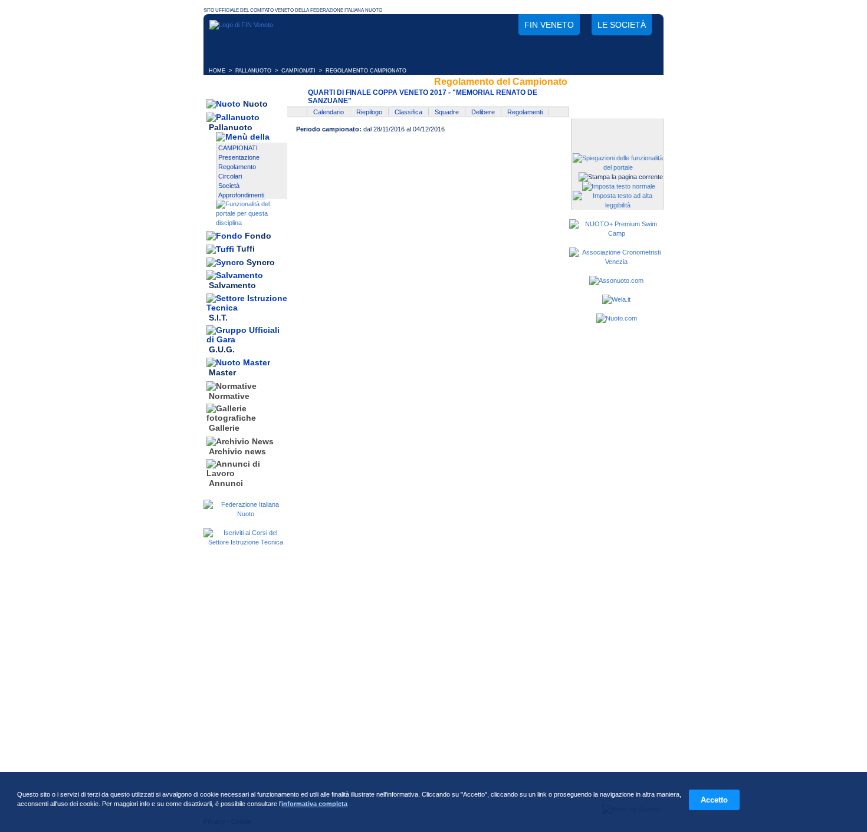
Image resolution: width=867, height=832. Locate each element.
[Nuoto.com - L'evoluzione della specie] (616, 318)
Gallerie (224, 428)
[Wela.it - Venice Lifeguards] (616, 299)
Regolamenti (525, 111)
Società (228, 185)
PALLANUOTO (253, 71)
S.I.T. (218, 317)
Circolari (230, 176)
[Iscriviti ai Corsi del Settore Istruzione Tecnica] (245, 542)
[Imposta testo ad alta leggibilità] (618, 205)
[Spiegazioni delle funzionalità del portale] (618, 167)
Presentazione (239, 157)
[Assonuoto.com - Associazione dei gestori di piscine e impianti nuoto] (616, 280)
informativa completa (314, 803)
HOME (217, 71)
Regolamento (237, 166)
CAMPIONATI (298, 71)
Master (222, 373)
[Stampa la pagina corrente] (621, 176)
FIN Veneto (549, 24)
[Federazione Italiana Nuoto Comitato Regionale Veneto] (241, 24)
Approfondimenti (241, 195)
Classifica (408, 111)
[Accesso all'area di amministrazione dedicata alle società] (616, 128)
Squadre (447, 111)
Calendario (328, 111)
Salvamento (232, 285)
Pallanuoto (230, 127)
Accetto (714, 799)
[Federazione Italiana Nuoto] (245, 513)
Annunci (226, 483)
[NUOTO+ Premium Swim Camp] (616, 233)
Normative (229, 396)
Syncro (261, 262)
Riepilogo (369, 111)
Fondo (258, 235)
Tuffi (246, 249)
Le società (621, 24)
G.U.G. (222, 349)
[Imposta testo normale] (618, 186)
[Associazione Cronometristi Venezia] (616, 261)
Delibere (483, 111)
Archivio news (237, 451)
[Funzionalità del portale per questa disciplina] (251, 222)
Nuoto (255, 103)
